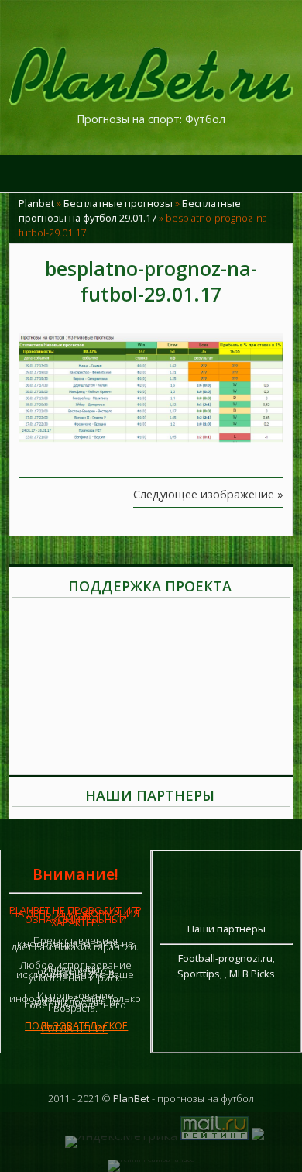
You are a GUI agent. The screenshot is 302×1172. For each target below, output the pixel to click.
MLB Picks (252, 974)
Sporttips (198, 974)
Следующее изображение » (208, 494)
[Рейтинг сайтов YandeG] (151, 1159)
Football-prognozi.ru (225, 958)
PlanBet (131, 1098)
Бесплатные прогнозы (118, 203)
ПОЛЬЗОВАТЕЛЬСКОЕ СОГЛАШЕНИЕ (76, 1027)
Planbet (36, 203)
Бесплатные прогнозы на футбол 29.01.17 (130, 210)
